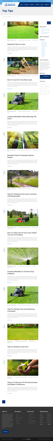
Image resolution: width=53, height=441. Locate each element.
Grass (33, 40)
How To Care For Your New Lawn (19, 80)
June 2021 (43, 51)
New (35, 75)
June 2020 (43, 55)
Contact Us (46, 4)
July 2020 (43, 54)
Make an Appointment (19, 417)
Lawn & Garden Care (32, 417)
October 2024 (43, 45)
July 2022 (43, 47)
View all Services (31, 414)
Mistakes (9, 267)
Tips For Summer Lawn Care (17, 347)
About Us (26, 4)
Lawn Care (31, 341)
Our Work (37, 4)
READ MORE (9, 53)
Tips (37, 40)
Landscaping (28, 40)
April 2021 (43, 52)
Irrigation (23, 40)
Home (21, 4)
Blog (42, 4)
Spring (49, 91)
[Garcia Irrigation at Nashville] (9, 4)
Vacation (10, 228)
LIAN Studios (28, 439)
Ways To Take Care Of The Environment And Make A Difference (22, 383)
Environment (33, 377)
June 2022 (43, 48)
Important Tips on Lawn (16, 44)
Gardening (20, 40)
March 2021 (43, 53)
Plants (34, 341)
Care (30, 377)
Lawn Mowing (31, 423)
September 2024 (44, 46)
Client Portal (18, 423)
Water (10, 378)
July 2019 (43, 56)
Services (32, 4)
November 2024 (44, 44)
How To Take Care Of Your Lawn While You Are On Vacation (22, 234)
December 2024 (44, 43)
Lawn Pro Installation (32, 420)
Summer (8, 342)
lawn (35, 40)
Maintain (42, 91)
